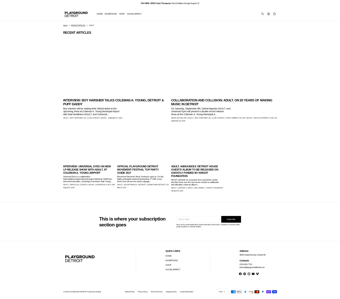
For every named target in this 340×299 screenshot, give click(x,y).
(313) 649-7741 (246, 264)
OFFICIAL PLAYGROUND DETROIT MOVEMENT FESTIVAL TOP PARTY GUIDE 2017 (138, 169)
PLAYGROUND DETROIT (77, 292)
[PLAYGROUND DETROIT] (76, 14)
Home (65, 25)
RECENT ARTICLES (78, 25)
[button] (263, 14)
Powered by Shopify (94, 292)
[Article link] (89, 162)
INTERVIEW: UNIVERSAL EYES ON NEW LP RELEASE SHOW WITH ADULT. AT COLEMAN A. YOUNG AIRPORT (87, 169)
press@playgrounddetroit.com (252, 267)
